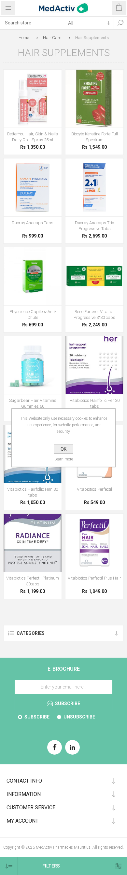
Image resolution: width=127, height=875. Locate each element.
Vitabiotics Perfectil (94, 489)
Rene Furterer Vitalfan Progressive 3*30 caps (94, 314)
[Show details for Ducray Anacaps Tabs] (33, 187)
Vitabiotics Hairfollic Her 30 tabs (95, 403)
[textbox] (31, 22)
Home (24, 37)
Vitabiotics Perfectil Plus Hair (94, 578)
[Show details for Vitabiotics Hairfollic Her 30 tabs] (94, 365)
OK (63, 449)
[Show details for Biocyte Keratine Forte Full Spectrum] (94, 99)
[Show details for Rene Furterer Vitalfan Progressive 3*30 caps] (94, 276)
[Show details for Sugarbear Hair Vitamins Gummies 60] (33, 365)
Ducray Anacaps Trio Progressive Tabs (94, 225)
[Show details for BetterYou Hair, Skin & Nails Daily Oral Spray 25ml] (33, 99)
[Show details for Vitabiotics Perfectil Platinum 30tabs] (33, 543)
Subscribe (36, 716)
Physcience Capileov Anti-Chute (32, 314)
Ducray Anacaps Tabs (32, 222)
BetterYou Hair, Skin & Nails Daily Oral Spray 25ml (32, 136)
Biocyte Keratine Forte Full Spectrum (94, 136)
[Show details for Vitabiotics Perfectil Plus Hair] (94, 543)
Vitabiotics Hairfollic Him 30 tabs (32, 492)
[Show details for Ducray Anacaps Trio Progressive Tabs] (94, 187)
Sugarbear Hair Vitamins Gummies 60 (32, 403)
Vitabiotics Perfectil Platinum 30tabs (32, 581)
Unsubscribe (79, 716)
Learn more (63, 459)
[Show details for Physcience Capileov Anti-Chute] (33, 276)
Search (120, 22)
